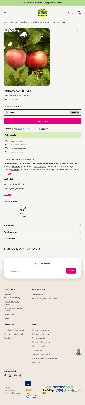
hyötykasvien (39, 166)
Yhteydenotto (38, 350)
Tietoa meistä (37, 294)
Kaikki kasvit (14, 22)
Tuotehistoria (24, 22)
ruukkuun (15, 169)
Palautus (7, 338)
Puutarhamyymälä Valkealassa (45, 298)
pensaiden (16, 166)
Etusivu (6, 22)
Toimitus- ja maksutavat (14, 330)
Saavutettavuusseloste (42, 354)
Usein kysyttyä (38, 346)
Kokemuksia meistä (40, 330)
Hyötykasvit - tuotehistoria (40, 22)
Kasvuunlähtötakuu (40, 334)
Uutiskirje (36, 362)
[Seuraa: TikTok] (20, 375)
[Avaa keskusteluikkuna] (78, 352)
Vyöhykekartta (38, 338)
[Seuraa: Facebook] (5, 375)
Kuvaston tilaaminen (41, 342)
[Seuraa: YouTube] (15, 375)
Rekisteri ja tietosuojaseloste (44, 358)
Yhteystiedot (9, 318)
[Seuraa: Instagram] (10, 375)
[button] (79, 12)
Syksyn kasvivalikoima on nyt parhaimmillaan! (42, 3)
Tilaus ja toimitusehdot (13, 334)
